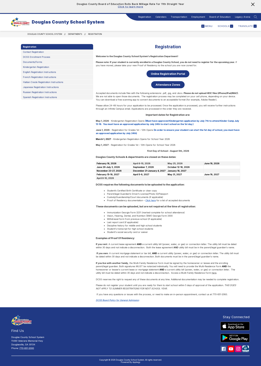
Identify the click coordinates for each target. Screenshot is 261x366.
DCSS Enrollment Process (36, 57)
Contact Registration (33, 52)
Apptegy (136, 362)
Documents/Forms (32, 62)
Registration (144, 16)
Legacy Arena (242, 16)
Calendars (161, 16)
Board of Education (220, 16)
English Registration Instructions (39, 72)
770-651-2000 (26, 348)
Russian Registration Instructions (40, 92)
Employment (198, 16)
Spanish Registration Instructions (40, 97)
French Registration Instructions (39, 77)
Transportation (179, 16)
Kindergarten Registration (36, 67)
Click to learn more (130, 6)
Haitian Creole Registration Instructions (43, 82)
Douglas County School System (45, 34)
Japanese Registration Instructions (41, 87)
